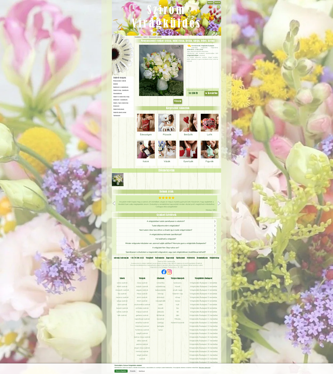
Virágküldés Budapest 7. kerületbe (203, 304)
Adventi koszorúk (177, 322)
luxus (160, 330)
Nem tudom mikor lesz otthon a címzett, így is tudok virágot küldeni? (165, 230)
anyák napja (177, 290)
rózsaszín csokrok (122, 290)
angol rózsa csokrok (142, 348)
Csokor (124, 45)
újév (177, 315)
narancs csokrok (122, 297)
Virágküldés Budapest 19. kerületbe (203, 348)
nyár (177, 304)
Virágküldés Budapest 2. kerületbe (203, 286)
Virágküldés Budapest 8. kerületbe (203, 308)
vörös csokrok (122, 283)
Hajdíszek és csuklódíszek (120, 87)
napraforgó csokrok (142, 319)
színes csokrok (122, 312)
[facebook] (164, 272)
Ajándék (120, 41)
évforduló (160, 297)
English (210, 2)
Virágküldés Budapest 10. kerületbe (203, 315)
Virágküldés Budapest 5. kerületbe (203, 297)
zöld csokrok (122, 304)
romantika (160, 283)
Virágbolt (122, 64)
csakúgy (160, 322)
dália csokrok (142, 340)
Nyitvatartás (159, 258)
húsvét (177, 286)
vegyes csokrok (142, 290)
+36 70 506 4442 (137, 258)
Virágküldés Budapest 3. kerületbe (203, 290)
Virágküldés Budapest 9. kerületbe (203, 312)
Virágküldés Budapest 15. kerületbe (203, 333)
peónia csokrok (142, 344)
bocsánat (160, 319)
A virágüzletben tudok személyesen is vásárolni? (166, 221)
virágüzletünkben (192, 55)
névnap (160, 293)
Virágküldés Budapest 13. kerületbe (203, 326)
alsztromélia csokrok (142, 304)
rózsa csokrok (142, 283)
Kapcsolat (170, 258)
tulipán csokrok (142, 286)
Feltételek (191, 258)
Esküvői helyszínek (118, 109)
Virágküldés (138, 37)
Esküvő (145, 37)
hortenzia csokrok (142, 330)
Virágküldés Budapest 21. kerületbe (203, 355)
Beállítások (142, 371)
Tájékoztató (116, 115)
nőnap (177, 297)
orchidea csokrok (142, 308)
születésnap (160, 286)
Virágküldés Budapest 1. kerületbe (203, 283)
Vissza (177, 101)
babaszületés (160, 290)
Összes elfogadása (121, 371)
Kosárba (212, 93)
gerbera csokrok (142, 315)
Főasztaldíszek (117, 93)
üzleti (160, 304)
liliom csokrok (142, 301)
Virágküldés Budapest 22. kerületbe (203, 358)
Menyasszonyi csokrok (155, 37)
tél (178, 312)
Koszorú (125, 60)
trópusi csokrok (142, 312)
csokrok (142, 358)
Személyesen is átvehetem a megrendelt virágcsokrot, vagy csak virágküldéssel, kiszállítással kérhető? (166, 252)
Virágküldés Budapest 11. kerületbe (203, 319)
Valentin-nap (177, 293)
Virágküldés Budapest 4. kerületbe (203, 293)
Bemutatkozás (202, 258)
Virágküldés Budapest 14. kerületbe (203, 330)
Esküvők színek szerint (119, 112)
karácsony (178, 283)
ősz (177, 308)
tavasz (177, 301)
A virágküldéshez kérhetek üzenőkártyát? (166, 234)
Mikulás (178, 319)
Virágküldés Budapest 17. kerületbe (203, 340)
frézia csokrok (142, 293)
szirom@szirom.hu (121, 258)
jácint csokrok (142, 297)
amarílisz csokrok (142, 322)
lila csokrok (122, 293)
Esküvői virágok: (119, 78)
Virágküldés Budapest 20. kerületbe (203, 351)
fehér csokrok (122, 286)
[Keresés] (218, 33)
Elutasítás (132, 371)
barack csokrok (122, 308)
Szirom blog (117, 68)
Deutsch (217, 2)
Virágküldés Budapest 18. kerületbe (203, 344)
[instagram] (169, 272)
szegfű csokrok (142, 333)
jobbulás (160, 312)
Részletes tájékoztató (204, 367)
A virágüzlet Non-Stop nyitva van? (165, 247)
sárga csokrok (122, 301)
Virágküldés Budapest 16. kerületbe (203, 337)
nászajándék (160, 301)
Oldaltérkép (214, 258)
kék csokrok (122, 315)
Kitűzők (115, 84)
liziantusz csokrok (142, 326)
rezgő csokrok (142, 355)
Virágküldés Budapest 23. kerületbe (203, 362)
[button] (219, 203)
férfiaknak (160, 315)
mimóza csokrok (142, 351)
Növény (126, 50)
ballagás (160, 326)
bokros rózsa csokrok (142, 337)
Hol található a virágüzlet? (165, 239)
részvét (160, 308)
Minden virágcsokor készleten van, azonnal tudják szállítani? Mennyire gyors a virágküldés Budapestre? (165, 243)
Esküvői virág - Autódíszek (120, 90)
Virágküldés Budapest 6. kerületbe (203, 301)
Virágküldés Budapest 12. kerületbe (203, 322)
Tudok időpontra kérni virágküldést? (166, 225)
